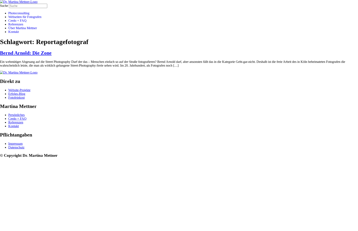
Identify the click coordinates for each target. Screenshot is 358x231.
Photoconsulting (18, 13)
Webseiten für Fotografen (24, 17)
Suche (4, 5)
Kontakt (13, 32)
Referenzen (15, 24)
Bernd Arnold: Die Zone (26, 53)
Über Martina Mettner (22, 28)
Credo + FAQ (17, 20)
